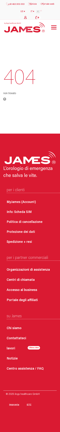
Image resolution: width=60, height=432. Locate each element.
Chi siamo (14, 328)
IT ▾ (32, 11)
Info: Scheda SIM (19, 212)
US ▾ (22, 11)
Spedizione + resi (19, 242)
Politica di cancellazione (24, 222)
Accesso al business (22, 290)
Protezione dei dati (21, 232)
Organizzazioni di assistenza (28, 270)
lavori (11, 348)
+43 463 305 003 (16, 4)
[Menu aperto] (51, 27)
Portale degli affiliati (22, 300)
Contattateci (16, 338)
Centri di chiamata (21, 280)
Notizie (12, 358)
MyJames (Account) (21, 202)
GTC (29, 405)
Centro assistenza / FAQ (25, 369)
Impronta (14, 405)
